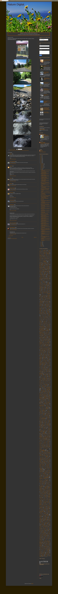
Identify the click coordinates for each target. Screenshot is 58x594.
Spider (45, 370)
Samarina (40, 360)
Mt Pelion (41, 329)
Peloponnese (47, 345)
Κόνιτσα (48, 466)
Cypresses (45, 283)
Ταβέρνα (49, 537)
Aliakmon (48, 253)
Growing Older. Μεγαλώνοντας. (44, 198)
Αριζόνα (48, 417)
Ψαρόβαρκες (40, 556)
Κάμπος (41, 459)
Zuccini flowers (48, 401)
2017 (41, 155)
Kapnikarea (48, 312)
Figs (39, 291)
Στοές (46, 532)
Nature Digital (16, 4)
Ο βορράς (48, 497)
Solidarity (46, 368)
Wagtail (40, 395)
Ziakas (42, 401)
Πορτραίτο (43, 519)
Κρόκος (43, 470)
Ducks (49, 287)
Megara (43, 324)
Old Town (41, 338)
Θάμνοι (43, 452)
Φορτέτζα (49, 547)
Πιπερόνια (47, 516)
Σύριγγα (46, 536)
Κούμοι (44, 468)
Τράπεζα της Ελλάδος (47, 542)
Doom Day (43, 286)
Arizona (45, 260)
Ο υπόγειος (49, 498)
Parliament (40, 342)
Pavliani (44, 344)
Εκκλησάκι (45, 438)
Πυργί (49, 522)
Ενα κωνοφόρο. (44, 441)
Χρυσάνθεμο (46, 554)
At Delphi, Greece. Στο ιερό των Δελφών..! (46, 82)
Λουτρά (48, 478)
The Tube (43, 384)
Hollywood (47, 306)
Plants (49, 350)
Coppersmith (49, 279)
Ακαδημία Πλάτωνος (45, 409)
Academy (40, 250)
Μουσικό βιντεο (45, 488)
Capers (48, 272)
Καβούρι (40, 454)
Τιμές (47, 539)
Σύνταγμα (41, 536)
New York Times (48, 335)
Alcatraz (45, 253)
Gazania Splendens (47, 297)
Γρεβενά (22, 150)
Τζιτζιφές (40, 539)
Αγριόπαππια (40, 406)
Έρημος (48, 443)
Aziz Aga (47, 263)
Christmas (48, 276)
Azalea (44, 263)
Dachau (48, 283)
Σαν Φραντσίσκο (45, 526)
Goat (41, 299)
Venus (47, 391)
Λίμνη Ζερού (41, 476)
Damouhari (48, 284)
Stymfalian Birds (48, 375)
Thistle (49, 384)
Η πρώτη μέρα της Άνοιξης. (45, 448)
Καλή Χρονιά (42, 456)
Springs (48, 371)
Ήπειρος (40, 451)
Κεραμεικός (42, 462)
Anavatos (48, 255)
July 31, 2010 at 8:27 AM (13, 163)
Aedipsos (43, 251)
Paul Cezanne (40, 344)
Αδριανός (49, 406)
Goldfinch (40, 300)
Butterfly (44, 271)
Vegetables (44, 391)
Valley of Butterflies (43, 390)
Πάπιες (44, 508)
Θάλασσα (44, 451)
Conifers (46, 279)
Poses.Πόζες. (42, 199)
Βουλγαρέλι (40, 424)
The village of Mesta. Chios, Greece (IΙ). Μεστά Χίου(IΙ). (47, 79)
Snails (43, 367)
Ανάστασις (40, 413)
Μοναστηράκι (42, 485)
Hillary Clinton (43, 306)
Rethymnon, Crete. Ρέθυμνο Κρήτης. (45, 228)
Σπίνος (49, 530)
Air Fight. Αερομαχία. (43, 194)
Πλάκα (46, 517)
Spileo (49, 370)
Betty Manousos (12, 204)
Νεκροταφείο (44, 494)
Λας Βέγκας (47, 472)
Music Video (42, 331)
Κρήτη (41, 469)
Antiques (46, 257)
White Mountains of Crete (47, 397)
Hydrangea (44, 309)
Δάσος (41, 433)
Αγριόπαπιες (47, 405)
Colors (40, 279)
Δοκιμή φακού (47, 435)
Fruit (41, 296)
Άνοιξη (43, 414)
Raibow (44, 354)
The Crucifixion (45, 381)
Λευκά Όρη (45, 474)
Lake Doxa (48, 316)
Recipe (49, 355)
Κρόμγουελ (46, 470)
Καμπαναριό (49, 458)
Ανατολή (44, 413)
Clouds (44, 278)
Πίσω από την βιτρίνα (42, 517)
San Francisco (45, 360)
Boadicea (46, 268)
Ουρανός (48, 501)
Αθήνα (47, 407)
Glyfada (49, 298)
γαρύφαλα (49, 426)
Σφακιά (40, 537)
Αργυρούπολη (40, 417)
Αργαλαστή (48, 416)
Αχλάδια (49, 420)
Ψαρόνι (44, 556)
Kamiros (45, 312)
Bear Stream (44, 264)
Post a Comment (11, 235)
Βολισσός (46, 423)
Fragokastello (40, 295)
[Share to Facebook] (20, 149)
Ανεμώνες (47, 413)
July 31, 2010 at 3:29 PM (13, 185)
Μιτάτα (49, 484)
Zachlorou (43, 400)
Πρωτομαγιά (46, 522)
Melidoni (46, 324)
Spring (41, 371)
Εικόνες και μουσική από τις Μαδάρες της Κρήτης (44, 437)
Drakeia (44, 287)
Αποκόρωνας (47, 415)
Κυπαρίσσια (48, 471)
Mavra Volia (48, 323)
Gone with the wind (44, 300)
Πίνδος (28, 150)
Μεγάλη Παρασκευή (41, 482)
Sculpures (40, 363)
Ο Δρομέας (46, 498)
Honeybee (43, 307)
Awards (41, 263)
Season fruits (47, 364)
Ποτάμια (46, 519)
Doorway (46, 286)
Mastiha (44, 323)
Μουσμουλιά (41, 489)
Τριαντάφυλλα (41, 543)
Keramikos (49, 313)
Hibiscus (40, 306)
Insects (40, 310)
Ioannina (43, 310)
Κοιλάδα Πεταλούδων (42, 464)
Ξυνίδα (46, 497)
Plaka (43, 350)
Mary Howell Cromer (12, 227)
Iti (48, 310)
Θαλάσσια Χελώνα (48, 451)
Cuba (48, 282)
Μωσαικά (41, 492)
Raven (47, 355)
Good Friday (49, 300)
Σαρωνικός (48, 527)
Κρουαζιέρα (49, 470)
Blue (39, 268)
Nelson (46, 334)
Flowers (48, 293)
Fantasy (46, 290)
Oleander (47, 338)
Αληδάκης (48, 410)
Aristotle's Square (41, 260)
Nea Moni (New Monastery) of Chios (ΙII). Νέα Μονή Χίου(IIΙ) (47, 89)
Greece (41, 301)
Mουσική (45, 332)
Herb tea (48, 305)
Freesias (44, 295)
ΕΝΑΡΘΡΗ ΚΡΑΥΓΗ (42, 134)
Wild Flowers (44, 398)
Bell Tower (43, 266)
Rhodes (44, 357)
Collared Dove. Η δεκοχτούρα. (44, 213)
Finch (45, 291)
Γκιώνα (48, 430)
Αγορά (43, 404)
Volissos (42, 393)
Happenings (45, 303)
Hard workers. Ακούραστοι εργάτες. (45, 188)
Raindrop (41, 355)
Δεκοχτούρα (44, 433)
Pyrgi (42, 354)
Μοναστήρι (47, 485)
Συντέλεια (44, 536)
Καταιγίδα (40, 461)
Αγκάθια (40, 404)
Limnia (40, 319)
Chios (44, 276)
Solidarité (43, 368)
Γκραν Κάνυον (41, 431)
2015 (41, 157)
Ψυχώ (46, 556)
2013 (41, 159)
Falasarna (43, 290)
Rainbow (49, 354)
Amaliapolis (44, 255)
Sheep (48, 365)
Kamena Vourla (41, 312)
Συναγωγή (40, 535)
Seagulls (44, 364)
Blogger (32, 583)
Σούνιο (48, 529)
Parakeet (45, 341)
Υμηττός (40, 545)
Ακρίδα (40, 410)
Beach (40, 264)
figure (41, 291)
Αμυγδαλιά (45, 412)
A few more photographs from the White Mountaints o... (45, 172)
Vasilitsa (41, 391)
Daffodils (40, 284)
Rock (46, 358)
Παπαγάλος (49, 507)
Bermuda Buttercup (47, 266)
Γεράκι (44, 428)
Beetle (46, 265)
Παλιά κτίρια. (44, 504)
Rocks (48, 358)
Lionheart (45, 319)
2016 (41, 156)
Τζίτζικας (48, 538)
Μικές (43, 484)
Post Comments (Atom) (14, 238)
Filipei (43, 291)
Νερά (49, 494)
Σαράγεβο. (44, 527)
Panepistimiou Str (46, 340)
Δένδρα (43, 434)
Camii (46, 272)
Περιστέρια (48, 512)
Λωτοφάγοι (48, 479)
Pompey (47, 351)
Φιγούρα (49, 546)
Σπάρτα (44, 530)
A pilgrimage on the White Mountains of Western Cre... (45, 230)
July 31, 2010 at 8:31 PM (13, 197)
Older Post (35, 237)
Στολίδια (42, 533)
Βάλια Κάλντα (19, 150)
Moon (40, 327)
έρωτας (45, 444)
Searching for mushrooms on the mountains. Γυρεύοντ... (45, 177)
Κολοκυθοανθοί (45, 466)
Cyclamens (40, 283)
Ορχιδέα (40, 500)
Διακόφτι (41, 435)
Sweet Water (42, 377)
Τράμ (43, 542)
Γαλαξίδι (41, 426)
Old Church (45, 337)
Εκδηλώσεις (41, 438)
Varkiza (49, 390)
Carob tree (46, 273)
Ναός (45, 492)
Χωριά (40, 555)
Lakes (40, 317)
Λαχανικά (44, 473)
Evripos (40, 290)
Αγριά (46, 404)
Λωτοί (44, 479)
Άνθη (49, 413)
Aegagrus (46, 251)
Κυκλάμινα (45, 471)
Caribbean (40, 273)
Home (22, 237)
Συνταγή (49, 535)
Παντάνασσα (45, 507)
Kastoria (43, 313)
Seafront (40, 364)
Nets (49, 334)
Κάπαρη (44, 459)
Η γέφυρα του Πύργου (46, 447)
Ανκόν (41, 414)
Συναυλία (43, 535)
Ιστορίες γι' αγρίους (42, 142)
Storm (42, 374)
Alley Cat (40, 254)
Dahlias (43, 284)
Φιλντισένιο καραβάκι (45, 547)
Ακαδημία (40, 409)
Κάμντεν (46, 458)
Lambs (42, 317)
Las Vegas (45, 317)
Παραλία (47, 508)
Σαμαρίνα (40, 526)
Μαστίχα (44, 481)
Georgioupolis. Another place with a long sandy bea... (45, 183)
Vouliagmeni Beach (45, 394)
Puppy (40, 354)
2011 (41, 161)
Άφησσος (44, 420)
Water (48, 395)
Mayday (40, 324)
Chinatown (41, 276)
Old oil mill (49, 337)
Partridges (48, 342)
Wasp (46, 395)
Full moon (44, 296)
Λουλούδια (46, 477)
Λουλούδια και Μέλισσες (42, 478)
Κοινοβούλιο (47, 464)
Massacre (41, 323)
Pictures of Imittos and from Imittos (46, 348)
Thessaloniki (46, 384)
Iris (45, 310)
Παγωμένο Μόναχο (46, 502)
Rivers (41, 358)
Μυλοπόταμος (45, 491)
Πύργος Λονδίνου (42, 523)
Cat (48, 273)
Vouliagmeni (40, 394)
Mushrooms (49, 330)
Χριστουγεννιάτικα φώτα (41, 554)
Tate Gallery (42, 379)
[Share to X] (19, 149)
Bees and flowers (41, 265)
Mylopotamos (40, 332)
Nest (47, 334)
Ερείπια (40, 443)
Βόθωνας (44, 423)
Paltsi (42, 340)
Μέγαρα (45, 482)
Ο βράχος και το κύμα (41, 498)
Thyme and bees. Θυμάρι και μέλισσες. (45, 195)
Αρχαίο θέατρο (41, 419)
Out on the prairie (12, 200)
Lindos (42, 319)
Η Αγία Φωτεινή (45, 446)
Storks (40, 374)
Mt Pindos (11, 150)
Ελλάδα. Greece (45, 440)
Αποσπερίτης (40, 416)
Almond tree (44, 254)
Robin (43, 358)
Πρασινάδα (46, 520)
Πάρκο (40, 509)
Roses (48, 359)
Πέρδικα (46, 511)
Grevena (47, 301)
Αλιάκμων (40, 411)
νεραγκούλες (42, 495)
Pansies (49, 340)
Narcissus (48, 332)
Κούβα (41, 468)
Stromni (40, 375)
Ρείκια (49, 523)
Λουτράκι (40, 479)
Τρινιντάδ (48, 543)
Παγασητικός (40, 502)
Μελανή (47, 482)
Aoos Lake (40, 258)
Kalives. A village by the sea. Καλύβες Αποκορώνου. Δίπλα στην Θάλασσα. (47, 102)
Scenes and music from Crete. (45, 362)
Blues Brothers (42, 268)
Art (47, 260)
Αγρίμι (48, 404)
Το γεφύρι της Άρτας (46, 540)
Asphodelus (40, 261)
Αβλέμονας (44, 402)
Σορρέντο (43, 529)
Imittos (48, 309)
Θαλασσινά (40, 452)
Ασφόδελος (40, 420)
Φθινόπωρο (46, 546)
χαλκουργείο (40, 550)
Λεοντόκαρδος (40, 474)
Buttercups (40, 271)
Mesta (48, 324)
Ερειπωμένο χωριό (44, 443)
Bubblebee (48, 269)
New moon (44, 335)
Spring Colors (44, 371)
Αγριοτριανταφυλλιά (45, 406)
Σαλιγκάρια (45, 525)
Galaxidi (48, 296)
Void (39, 393)
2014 (41, 158)
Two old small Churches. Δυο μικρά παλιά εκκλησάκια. (45, 187)
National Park (13, 150)
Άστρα (45, 419)
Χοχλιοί (40, 553)
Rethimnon (40, 357)
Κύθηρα (41, 471)
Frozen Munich (48, 295)
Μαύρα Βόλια (47, 481)
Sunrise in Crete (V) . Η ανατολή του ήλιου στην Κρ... (45, 205)
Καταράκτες (44, 461)
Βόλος (49, 423)
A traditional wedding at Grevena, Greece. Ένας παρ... (45, 175)
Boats (48, 268)
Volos (45, 393)
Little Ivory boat (44, 320)
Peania (46, 344)
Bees (48, 264)
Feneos (48, 290)
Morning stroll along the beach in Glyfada (46, 327)
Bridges (44, 269)
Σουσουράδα (40, 530)
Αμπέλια (41, 412)
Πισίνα (49, 516)
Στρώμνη (48, 533)
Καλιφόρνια (46, 456)
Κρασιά (49, 468)
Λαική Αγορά (44, 472)
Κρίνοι (40, 470)
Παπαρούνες (41, 508)
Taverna (46, 379)
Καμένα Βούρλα (42, 458)
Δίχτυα (44, 435)
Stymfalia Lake (43, 375)
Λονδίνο (48, 476)
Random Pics (44, 355)
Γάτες (46, 427)
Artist (49, 260)
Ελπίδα (41, 441)
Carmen (43, 273)
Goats (44, 299)
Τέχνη (42, 538)
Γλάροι (45, 431)
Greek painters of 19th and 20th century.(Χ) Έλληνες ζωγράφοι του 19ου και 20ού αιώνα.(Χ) (47, 108)
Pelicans (40, 345)
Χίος (44, 552)
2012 (41, 160)
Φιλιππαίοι (41, 547)
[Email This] (18, 149)
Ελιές (40, 440)
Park (48, 341)
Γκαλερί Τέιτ (45, 430)
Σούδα (45, 529)
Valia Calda (16, 150)
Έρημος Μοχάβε (41, 444)
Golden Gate (47, 299)
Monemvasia (42, 326)
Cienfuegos (40, 278)
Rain (46, 354)
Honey (40, 307)
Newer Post (9, 237)
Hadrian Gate (41, 303)
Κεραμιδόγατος (46, 462)
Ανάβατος (48, 412)
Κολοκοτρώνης (41, 466)
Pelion (43, 345)
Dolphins (40, 286)
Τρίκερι (45, 543)
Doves (48, 286)
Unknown (41, 150)
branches (40, 269)
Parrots (44, 342)
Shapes (46, 365)
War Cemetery (43, 395)
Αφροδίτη (47, 420)
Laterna (49, 317)
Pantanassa (42, 341)
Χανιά (48, 550)
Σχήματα (43, 537)
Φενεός (43, 546)
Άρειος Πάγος (44, 417)
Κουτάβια (47, 468)
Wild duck (40, 398)
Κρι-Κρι (49, 469)
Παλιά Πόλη (48, 504)
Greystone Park (41, 302)
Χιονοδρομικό (40, 552)
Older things (44, 338)
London (40, 321)
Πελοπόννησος (41, 511)
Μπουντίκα (41, 491)
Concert (43, 279)
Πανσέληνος (40, 507)
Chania (45, 274)
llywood (48, 320)
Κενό (39, 462)
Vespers (49, 391)
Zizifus (44, 401)
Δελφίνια (48, 433)
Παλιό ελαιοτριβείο (47, 505)
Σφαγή (49, 536)
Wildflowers (49, 398)
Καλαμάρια (49, 455)
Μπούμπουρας (48, 490)
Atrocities (43, 262)
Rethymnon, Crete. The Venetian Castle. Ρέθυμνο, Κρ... (45, 225)
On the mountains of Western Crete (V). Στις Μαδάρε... (45, 236)
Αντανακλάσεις (47, 414)
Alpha (47, 254)
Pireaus (41, 350)
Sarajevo (47, 361)
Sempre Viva (40, 365)
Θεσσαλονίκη (48, 452)
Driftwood (47, 287)
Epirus (40, 289)
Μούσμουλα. (49, 488)
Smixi (40, 367)
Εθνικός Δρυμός (25, 150)
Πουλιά (42, 520)
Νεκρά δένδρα (40, 494)
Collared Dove (47, 278)
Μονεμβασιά (41, 486)
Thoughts (44, 385)
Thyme (46, 385)
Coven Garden (45, 280)
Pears (49, 344)
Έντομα (48, 441)
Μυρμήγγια (49, 491)
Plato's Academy (41, 351)
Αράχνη (44, 416)
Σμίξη (40, 529)
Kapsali (40, 313)
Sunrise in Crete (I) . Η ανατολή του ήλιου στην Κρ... (45, 212)
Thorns (41, 385)
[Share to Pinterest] (21, 149)
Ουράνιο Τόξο (45, 501)
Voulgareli (48, 393)
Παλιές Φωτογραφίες (41, 505)
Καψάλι (48, 461)
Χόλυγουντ (47, 552)
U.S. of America (47, 387)
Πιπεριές (44, 516)
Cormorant (41, 280)
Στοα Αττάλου (43, 532)
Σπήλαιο (47, 530)
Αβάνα (40, 402)
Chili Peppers (48, 275)
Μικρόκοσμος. (46, 484)
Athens (44, 261)
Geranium (40, 298)
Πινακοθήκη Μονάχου (46, 515)
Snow (45, 367)
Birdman (11, 183)
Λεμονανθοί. (48, 473)
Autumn (46, 262)
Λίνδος (45, 476)
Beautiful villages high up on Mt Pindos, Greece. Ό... (44, 173)
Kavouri (46, 313)
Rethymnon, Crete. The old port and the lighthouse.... (45, 227)
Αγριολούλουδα (41, 405)
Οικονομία (48, 499)
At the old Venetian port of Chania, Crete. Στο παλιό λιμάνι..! (47, 60)
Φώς (40, 549)
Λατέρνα (40, 473)
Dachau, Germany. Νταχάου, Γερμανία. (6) (46, 112)
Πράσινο (49, 520)
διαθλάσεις (49, 434)
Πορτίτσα (40, 519)
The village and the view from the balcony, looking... (45, 180)
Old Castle (41, 337)
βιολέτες (41, 423)
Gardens (43, 297)
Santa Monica (43, 361)
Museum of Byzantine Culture (43, 330)
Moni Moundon (47, 326)
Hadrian (49, 302)
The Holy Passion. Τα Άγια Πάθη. (46, 382)
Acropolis (44, 250)
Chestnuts (45, 275)
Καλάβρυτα (46, 455)
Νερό (45, 495)
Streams (45, 374)
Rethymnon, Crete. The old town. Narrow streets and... (45, 215)
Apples (47, 258)
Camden (40, 272)
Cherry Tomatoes (41, 275)
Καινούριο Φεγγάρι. (41, 455)
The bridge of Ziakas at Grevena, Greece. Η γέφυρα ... (45, 179)
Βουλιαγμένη (47, 424)
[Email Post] (16, 149)
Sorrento (49, 368)
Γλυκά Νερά (48, 431)
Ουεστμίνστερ (40, 501)
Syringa (49, 378)
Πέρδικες (49, 511)
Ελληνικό (49, 440)
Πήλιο (47, 514)
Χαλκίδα (48, 549)
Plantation (46, 350)
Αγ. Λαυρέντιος (48, 402)
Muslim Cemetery (47, 331)
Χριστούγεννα (43, 553)
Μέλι (49, 482)
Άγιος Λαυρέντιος (46, 403)
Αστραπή (48, 419)
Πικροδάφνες (40, 515)
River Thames (48, 357)
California (47, 271)
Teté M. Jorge (11, 192)
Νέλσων (47, 494)
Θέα (45, 452)
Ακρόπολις (43, 410)
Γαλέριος (44, 426)
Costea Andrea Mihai (12, 161)
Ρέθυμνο (46, 523)
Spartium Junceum (41, 370)
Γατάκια (43, 427)
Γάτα (40, 427)
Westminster (45, 396)
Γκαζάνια (41, 430)
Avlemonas (49, 262)
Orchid (48, 339)
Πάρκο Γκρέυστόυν (44, 509)
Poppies (49, 351)
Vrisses (49, 394)
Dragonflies (40, 287)
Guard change (45, 302)
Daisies (45, 284)
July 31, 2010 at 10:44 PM (13, 210)
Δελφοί (40, 434)
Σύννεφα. (46, 535)
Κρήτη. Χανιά (46, 469)
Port (48, 352)
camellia (43, 272)
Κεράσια (49, 462)
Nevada (41, 335)
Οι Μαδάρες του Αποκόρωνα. (43, 499)
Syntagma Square (45, 378)
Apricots (49, 258)
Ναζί (43, 492)
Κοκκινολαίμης (47, 465)
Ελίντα (42, 440)
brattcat (11, 178)
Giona (46, 298)
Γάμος (46, 426)
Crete (44, 281)
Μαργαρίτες (40, 481)
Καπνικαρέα (48, 459)
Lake (44, 316)
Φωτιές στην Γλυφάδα (44, 549)
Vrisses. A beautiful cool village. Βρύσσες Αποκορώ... (44, 197)
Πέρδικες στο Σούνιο (43, 512)
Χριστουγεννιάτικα (48, 553)
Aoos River (44, 258)
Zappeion (47, 400)
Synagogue (40, 378)
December (42, 163)
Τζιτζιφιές (45, 539)
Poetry (44, 351)
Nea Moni (43, 334)
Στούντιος (45, 533)
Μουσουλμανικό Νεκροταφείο (47, 489)
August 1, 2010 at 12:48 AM (13, 229)
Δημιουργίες (46, 434)
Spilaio (47, 370)
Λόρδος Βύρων (41, 477)
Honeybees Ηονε (47, 307)
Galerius (40, 297)
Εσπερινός (48, 444)
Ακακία (48, 409)
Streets (48, 374)
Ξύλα (43, 497)
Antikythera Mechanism (41, 257)
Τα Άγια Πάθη (46, 537)
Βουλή (44, 424)
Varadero (47, 390)
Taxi (48, 379)
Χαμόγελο (44, 550)
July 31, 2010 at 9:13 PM (13, 202)
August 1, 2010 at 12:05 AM (13, 220)
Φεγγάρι (40, 546)
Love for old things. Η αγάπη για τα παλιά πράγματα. (46, 73)
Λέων (48, 474)
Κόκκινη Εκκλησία (41, 465)
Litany (47, 319)
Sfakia (43, 365)
